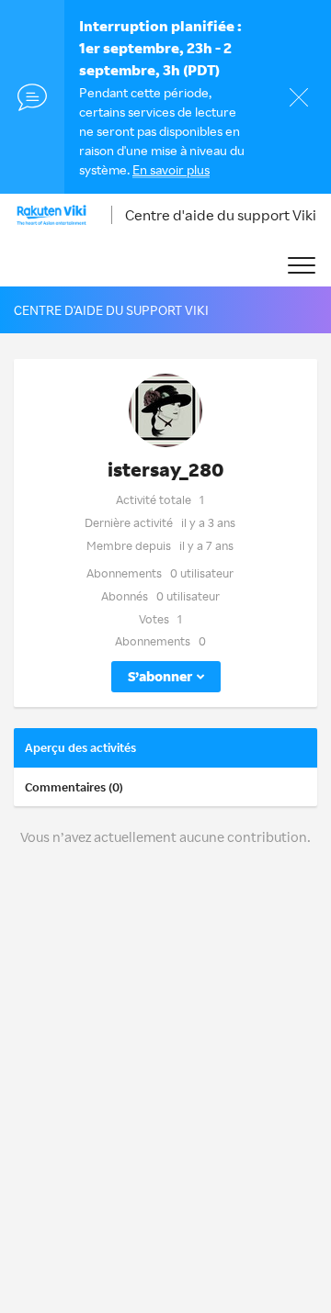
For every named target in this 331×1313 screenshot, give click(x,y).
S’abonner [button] (160, 676)
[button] (301, 265)
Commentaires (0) (74, 787)
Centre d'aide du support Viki (220, 215)
